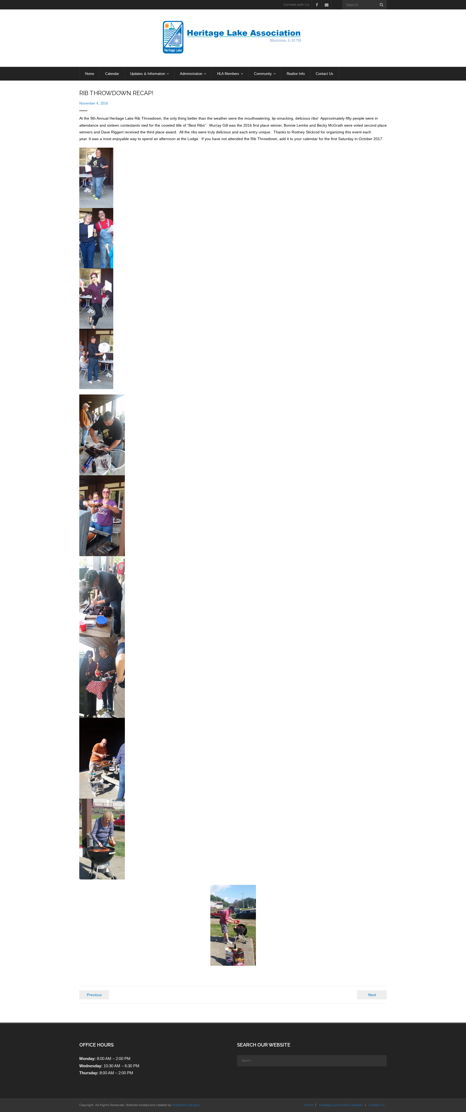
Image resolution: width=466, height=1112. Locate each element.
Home (308, 1105)
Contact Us (377, 1105)
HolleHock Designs (186, 1105)
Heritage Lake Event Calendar (341, 1105)
